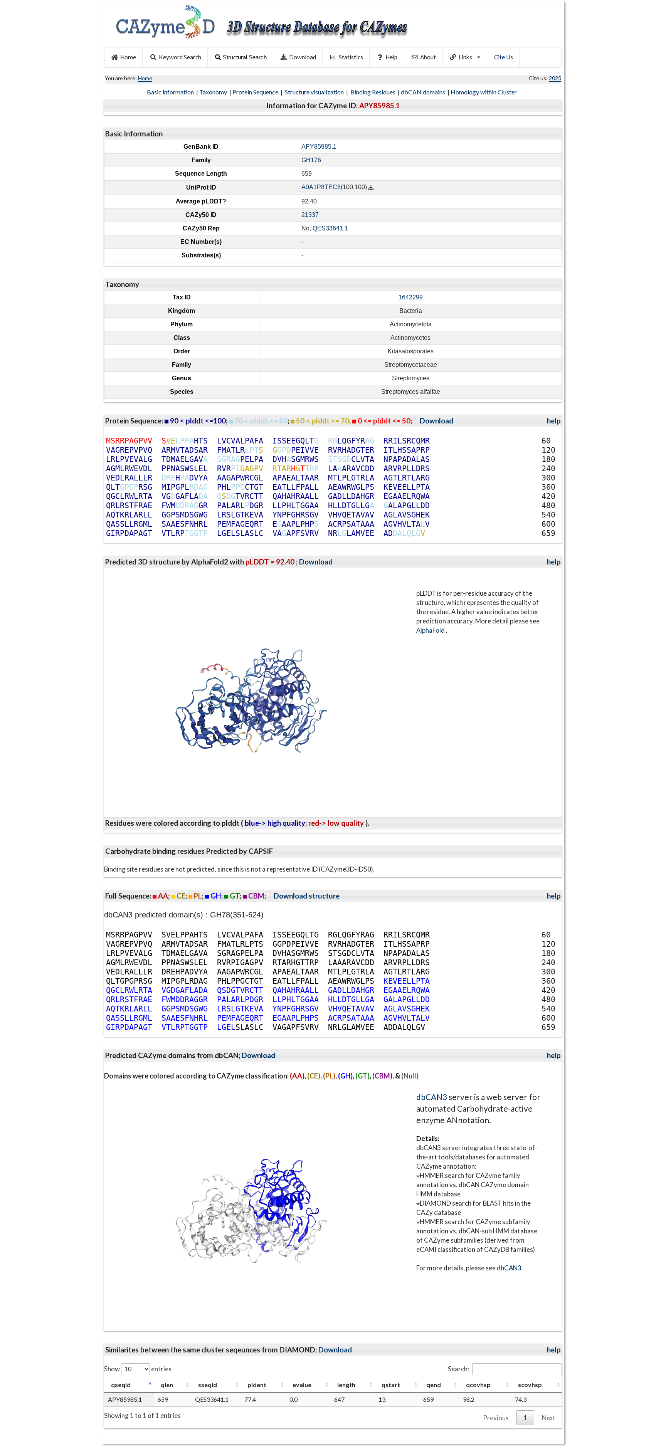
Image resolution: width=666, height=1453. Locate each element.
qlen (167, 1384)
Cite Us (503, 57)
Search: (458, 1369)
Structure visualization (315, 92)
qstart (391, 1384)
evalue (302, 1384)
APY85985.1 (318, 146)
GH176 (311, 160)
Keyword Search (180, 57)
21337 (310, 215)
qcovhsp (478, 1384)
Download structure (307, 896)
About (428, 57)
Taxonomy (213, 92)
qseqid (121, 1384)
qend (433, 1384)
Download (302, 57)
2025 (555, 78)
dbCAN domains (423, 92)
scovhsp (530, 1384)
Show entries (138, 1369)
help (554, 421)
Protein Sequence (255, 92)
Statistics (351, 57)
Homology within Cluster (484, 92)
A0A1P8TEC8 (321, 187)
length (346, 1384)
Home (128, 57)
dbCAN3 (431, 1097)
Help (391, 57)
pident (256, 1384)
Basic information (171, 92)
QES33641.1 (330, 228)
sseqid (207, 1384)
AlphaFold (431, 630)
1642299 (411, 297)
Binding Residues (373, 92)
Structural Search (245, 57)
